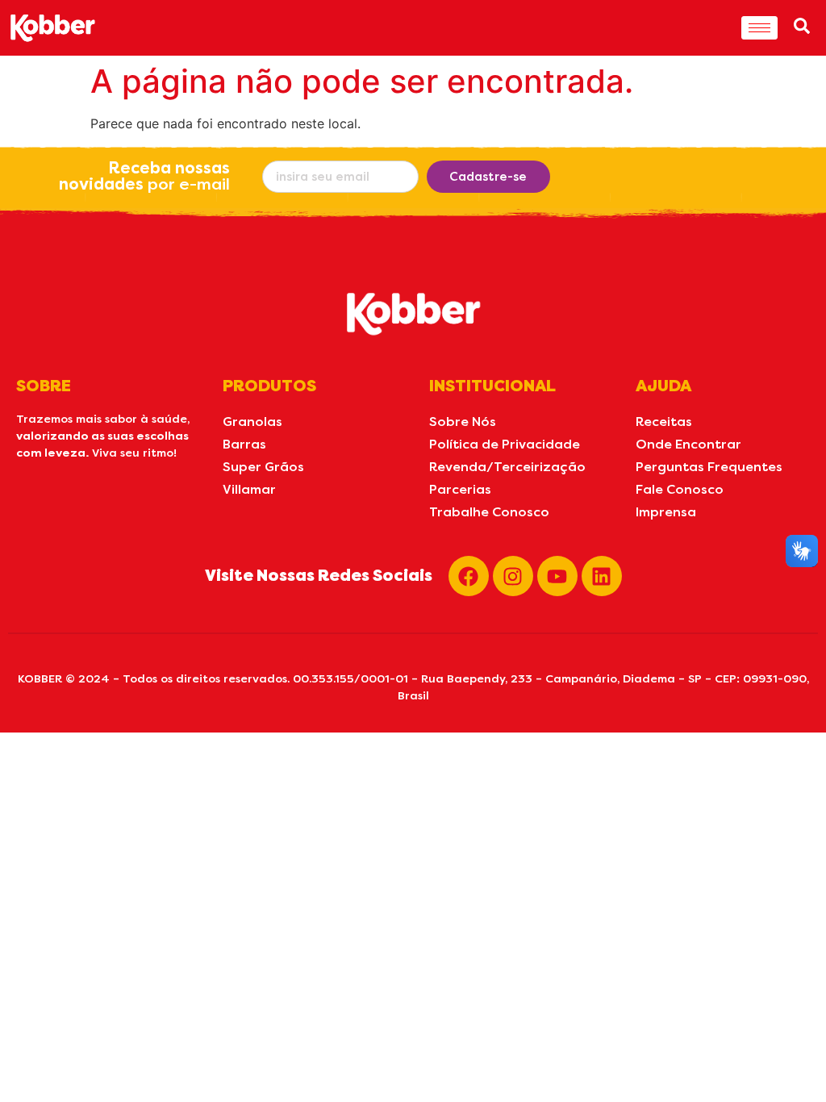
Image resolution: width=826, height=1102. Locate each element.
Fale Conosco (680, 489)
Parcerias (460, 489)
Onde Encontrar (688, 444)
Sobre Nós (462, 421)
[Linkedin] (602, 576)
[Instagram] (513, 576)
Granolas (252, 421)
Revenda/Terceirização (507, 466)
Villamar (249, 489)
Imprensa (666, 512)
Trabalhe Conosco (489, 512)
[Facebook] (468, 576)
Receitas (664, 421)
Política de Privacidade (504, 444)
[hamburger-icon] (759, 28)
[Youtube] (557, 576)
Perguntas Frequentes (709, 466)
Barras (244, 444)
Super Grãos (263, 466)
